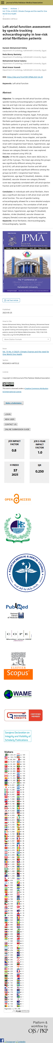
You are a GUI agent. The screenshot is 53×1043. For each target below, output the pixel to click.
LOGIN (8, 414)
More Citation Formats (13, 339)
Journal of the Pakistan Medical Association (24, 2)
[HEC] (18, 542)
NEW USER (9, 419)
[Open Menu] (2, 2)
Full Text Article (12, 300)
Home (5, 8)
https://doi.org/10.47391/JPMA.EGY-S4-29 (25, 77)
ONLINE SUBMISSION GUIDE (17, 429)
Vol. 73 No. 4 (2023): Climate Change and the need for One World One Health (25, 12)
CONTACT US (10, 424)
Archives (14, 8)
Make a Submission (14, 403)
